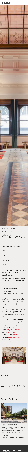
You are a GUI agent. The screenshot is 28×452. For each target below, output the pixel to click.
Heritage (11, 231)
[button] (3, 357)
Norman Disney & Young (14, 337)
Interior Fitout (5, 228)
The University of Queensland (12, 329)
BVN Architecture (11, 332)
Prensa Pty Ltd (18, 341)
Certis (12, 341)
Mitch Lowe (12, 344)
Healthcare (19, 436)
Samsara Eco (8, 425)
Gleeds (8, 341)
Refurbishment (13, 228)
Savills (8, 330)
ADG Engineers (19, 336)
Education (4, 231)
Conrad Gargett (15, 334)
